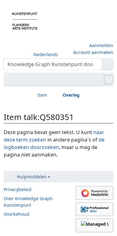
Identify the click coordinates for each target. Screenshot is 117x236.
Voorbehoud (16, 214)
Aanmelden (101, 45)
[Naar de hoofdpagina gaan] (25, 20)
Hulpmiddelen (32, 177)
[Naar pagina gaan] (107, 64)
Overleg (71, 95)
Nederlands (45, 54)
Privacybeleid (18, 189)
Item (42, 95)
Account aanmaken (93, 52)
